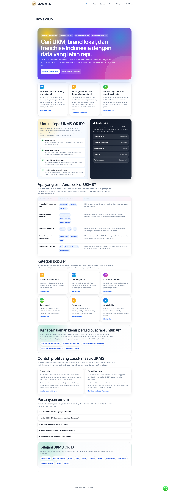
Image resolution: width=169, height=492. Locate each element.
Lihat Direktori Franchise (71, 71)
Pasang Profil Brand (47, 463)
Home (88, 4)
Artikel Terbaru (129, 4)
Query (84, 458)
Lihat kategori (44, 291)
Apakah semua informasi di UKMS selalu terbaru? (58, 430)
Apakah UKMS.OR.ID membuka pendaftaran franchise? (60, 418)
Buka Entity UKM (45, 110)
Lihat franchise (77, 316)
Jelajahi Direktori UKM (50, 71)
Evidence (92, 458)
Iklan (109, 4)
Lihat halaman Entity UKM (48, 391)
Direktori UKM (110, 136)
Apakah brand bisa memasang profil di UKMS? (56, 436)
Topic (77, 458)
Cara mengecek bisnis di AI (71, 343)
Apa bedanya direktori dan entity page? (54, 424)
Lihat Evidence (108, 110)
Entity (70, 458)
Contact (102, 4)
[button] (112, 3)
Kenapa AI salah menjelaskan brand (93, 343)
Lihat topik (107, 319)
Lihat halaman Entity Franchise (98, 391)
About (95, 4)
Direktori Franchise (110, 142)
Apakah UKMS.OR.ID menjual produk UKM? (56, 412)
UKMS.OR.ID (44, 3)
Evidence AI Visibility (72, 348)
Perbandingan (110, 160)
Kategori (118, 4)
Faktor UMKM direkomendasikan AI (52, 348)
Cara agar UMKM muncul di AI (50, 343)
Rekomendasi (110, 148)
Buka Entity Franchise (79, 112)
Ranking (110, 154)
